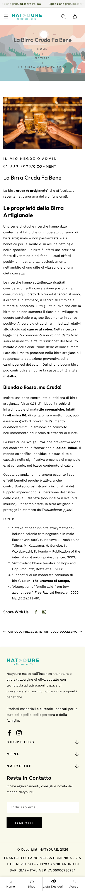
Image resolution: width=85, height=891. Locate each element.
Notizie (42, 58)
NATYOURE (48, 849)
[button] (5, 16)
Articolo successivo (60, 631)
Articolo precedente (25, 631)
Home (42, 48)
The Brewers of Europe (50, 581)
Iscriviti (24, 822)
